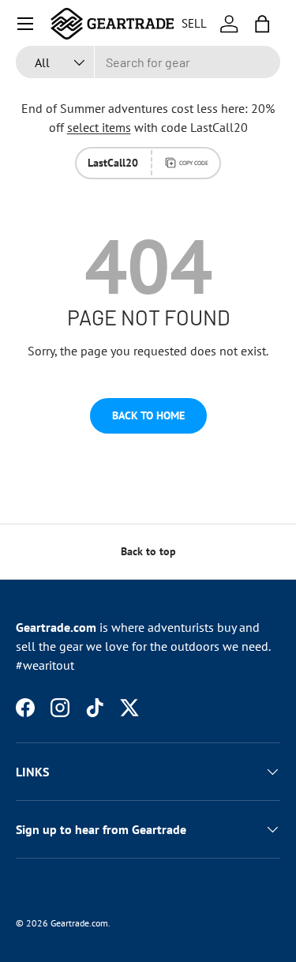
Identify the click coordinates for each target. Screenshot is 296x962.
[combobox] (148, 62)
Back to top (148, 551)
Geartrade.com (79, 923)
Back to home (148, 415)
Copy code (193, 163)
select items (99, 127)
